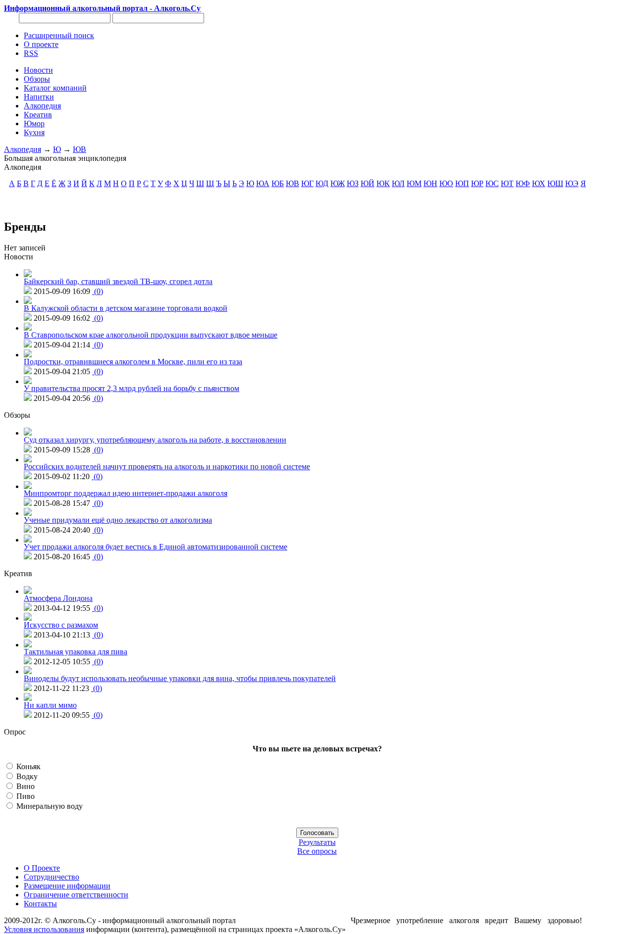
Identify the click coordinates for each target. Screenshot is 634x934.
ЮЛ (398, 183)
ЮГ (307, 183)
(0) (97, 291)
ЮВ (79, 149)
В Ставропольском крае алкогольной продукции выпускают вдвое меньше (150, 335)
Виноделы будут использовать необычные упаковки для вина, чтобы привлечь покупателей (180, 678)
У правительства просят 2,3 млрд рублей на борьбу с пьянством (131, 388)
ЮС (492, 183)
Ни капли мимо (50, 705)
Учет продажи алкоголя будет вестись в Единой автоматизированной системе (155, 546)
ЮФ (523, 183)
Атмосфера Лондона (58, 598)
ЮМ (414, 183)
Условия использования (44, 929)
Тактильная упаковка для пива (75, 651)
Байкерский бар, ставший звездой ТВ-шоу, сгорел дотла (118, 281)
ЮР (477, 183)
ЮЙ (367, 183)
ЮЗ (353, 183)
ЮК (383, 183)
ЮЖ (337, 183)
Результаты (317, 842)
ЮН (430, 183)
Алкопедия (22, 149)
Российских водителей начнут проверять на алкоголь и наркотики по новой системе (167, 466)
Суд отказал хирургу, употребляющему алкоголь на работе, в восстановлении (155, 440)
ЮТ (507, 183)
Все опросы (317, 851)
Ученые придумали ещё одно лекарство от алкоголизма (118, 520)
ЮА (262, 183)
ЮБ (277, 183)
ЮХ (538, 183)
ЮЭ (572, 183)
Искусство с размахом (61, 625)
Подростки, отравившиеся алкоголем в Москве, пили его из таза (133, 361)
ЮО (446, 183)
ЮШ (555, 183)
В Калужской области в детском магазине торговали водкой (125, 308)
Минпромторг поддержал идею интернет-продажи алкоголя (125, 493)
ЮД (322, 183)
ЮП (462, 183)
